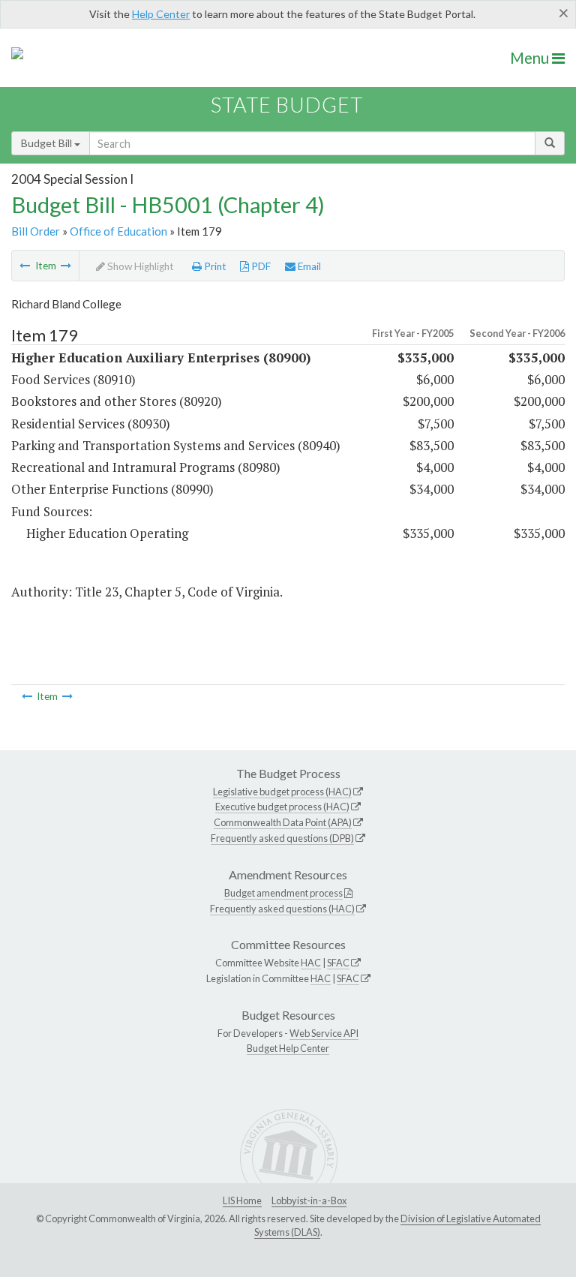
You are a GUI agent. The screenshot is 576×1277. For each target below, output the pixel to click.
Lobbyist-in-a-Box (309, 1200)
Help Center (161, 14)
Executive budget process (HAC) (282, 807)
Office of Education (118, 231)
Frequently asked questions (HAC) (282, 909)
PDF (260, 266)
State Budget (287, 104)
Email (308, 266)
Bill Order (35, 231)
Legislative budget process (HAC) (282, 792)
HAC (311, 963)
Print (214, 266)
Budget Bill (47, 143)
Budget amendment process (283, 893)
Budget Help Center (288, 1048)
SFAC (338, 963)
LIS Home (242, 1200)
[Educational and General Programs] (66, 266)
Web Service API (324, 1033)
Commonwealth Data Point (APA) (283, 822)
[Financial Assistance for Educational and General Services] (25, 266)
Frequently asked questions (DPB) (282, 838)
